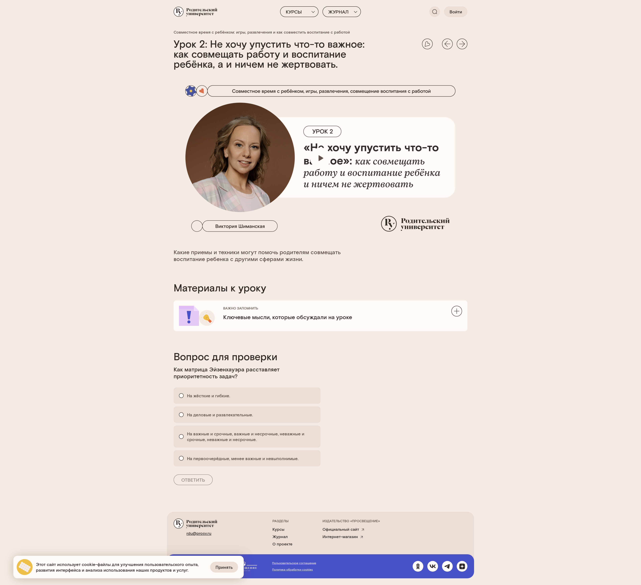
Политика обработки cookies (292, 569)
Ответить (193, 480)
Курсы (294, 12)
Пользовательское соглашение (294, 563)
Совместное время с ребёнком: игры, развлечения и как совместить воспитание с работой (262, 32)
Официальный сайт (341, 529)
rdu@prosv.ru (198, 533)
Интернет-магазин (340, 537)
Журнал (338, 12)
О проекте (282, 544)
